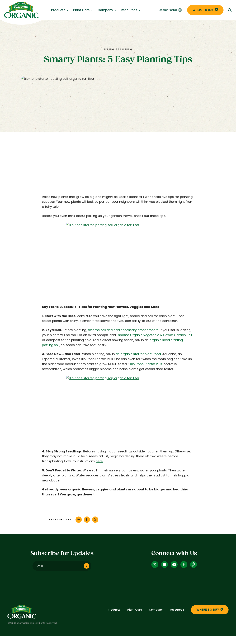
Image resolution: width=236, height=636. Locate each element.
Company (105, 10)
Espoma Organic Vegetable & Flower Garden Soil (154, 335)
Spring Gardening (118, 49)
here (99, 461)
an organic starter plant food (138, 354)
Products (58, 10)
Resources (129, 10)
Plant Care (81, 10)
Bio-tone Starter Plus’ (146, 364)
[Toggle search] (230, 10)
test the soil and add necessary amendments (123, 330)
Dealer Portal (168, 10)
